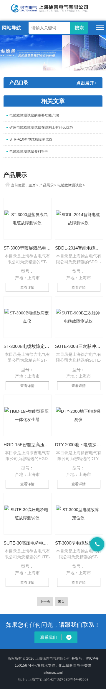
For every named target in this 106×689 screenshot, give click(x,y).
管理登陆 (84, 665)
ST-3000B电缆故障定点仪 (27, 346)
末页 (61, 601)
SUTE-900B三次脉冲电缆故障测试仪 (78, 346)
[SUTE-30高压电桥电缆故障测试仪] (27, 513)
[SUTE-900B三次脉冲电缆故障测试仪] (79, 317)
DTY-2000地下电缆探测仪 (78, 444)
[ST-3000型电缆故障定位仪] (79, 513)
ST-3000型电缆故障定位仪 (78, 542)
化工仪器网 (67, 665)
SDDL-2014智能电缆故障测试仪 (78, 247)
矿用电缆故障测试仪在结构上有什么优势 (41, 127)
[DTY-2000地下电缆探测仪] (79, 415)
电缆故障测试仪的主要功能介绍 (34, 115)
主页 (32, 185)
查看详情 (27, 287)
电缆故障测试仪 (69, 185)
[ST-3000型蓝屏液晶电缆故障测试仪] (27, 218)
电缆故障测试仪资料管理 (28, 151)
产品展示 (46, 185)
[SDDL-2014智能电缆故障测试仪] (79, 218)
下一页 (45, 601)
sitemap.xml (53, 673)
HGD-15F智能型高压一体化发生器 (27, 444)
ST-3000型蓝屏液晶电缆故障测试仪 (27, 247)
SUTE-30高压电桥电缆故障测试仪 (27, 542)
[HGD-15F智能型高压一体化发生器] (27, 415)
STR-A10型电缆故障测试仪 (30, 139)
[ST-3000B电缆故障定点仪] (27, 317)
